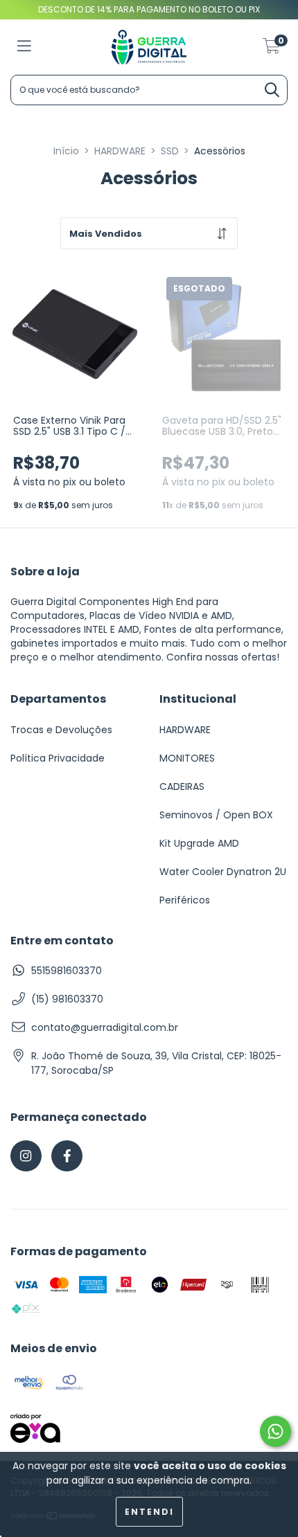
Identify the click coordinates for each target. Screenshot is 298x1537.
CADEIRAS (181, 786)
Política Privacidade (57, 758)
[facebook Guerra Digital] (66, 1155)
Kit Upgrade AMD (199, 843)
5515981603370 (66, 971)
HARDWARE (120, 151)
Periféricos (184, 900)
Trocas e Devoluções (61, 730)
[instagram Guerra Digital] (26, 1155)
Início (66, 151)
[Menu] (24, 47)
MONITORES (187, 758)
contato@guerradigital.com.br (104, 1027)
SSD (170, 151)
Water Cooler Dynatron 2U (222, 872)
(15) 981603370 (67, 999)
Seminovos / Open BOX (216, 815)
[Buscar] (272, 91)
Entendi (149, 1512)
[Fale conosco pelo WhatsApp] (275, 1431)
